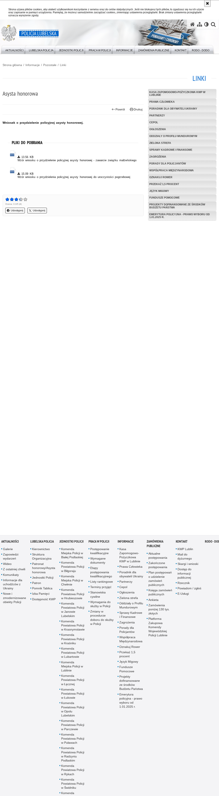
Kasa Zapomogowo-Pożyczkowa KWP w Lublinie (177, 93)
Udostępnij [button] (17, 210)
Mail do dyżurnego (185, 559)
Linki (63, 65)
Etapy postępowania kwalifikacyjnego (101, 575)
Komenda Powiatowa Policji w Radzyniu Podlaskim (72, 758)
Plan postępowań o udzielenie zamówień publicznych (160, 582)
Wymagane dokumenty (98, 563)
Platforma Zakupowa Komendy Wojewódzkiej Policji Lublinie (157, 630)
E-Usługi (183, 597)
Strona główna (12, 65)
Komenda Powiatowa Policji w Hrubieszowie (72, 597)
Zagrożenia (157, 156)
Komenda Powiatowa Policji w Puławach (72, 742)
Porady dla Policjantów (167, 163)
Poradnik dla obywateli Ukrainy (173, 108)
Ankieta (153, 603)
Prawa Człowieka (162, 101)
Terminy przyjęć (100, 590)
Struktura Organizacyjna (42, 559)
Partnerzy (157, 115)
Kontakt (182, 544)
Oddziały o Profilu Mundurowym (173, 136)
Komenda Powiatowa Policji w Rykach (72, 773)
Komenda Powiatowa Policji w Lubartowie (72, 656)
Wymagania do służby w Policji (100, 607)
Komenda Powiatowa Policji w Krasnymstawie (73, 628)
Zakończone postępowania (157, 568)
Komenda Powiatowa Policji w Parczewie (72, 728)
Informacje (32, 65)
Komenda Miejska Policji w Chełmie (72, 583)
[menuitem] (14, 49)
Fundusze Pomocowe (164, 197)
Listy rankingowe (101, 585)
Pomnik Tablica (42, 591)
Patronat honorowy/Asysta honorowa (43, 571)
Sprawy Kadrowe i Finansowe (170, 149)
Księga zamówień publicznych (160, 595)
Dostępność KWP (44, 602)
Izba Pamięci (40, 597)
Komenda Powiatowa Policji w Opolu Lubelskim (72, 713)
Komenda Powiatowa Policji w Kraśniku (72, 642)
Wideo (7, 567)
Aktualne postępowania (157, 559)
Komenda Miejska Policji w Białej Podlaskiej (72, 556)
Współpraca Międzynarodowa (171, 170)
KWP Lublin (185, 552)
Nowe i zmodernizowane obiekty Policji (14, 601)
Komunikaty (11, 578)
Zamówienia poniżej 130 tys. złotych (159, 612)
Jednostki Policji (42, 580)
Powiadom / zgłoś (189, 591)
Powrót (120, 109)
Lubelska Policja (42, 544)
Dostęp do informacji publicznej (184, 576)
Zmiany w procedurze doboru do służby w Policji (102, 621)
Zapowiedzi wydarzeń (10, 559)
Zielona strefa (160, 142)
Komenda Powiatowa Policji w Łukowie (72, 697)
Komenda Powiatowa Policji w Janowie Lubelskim (72, 613)
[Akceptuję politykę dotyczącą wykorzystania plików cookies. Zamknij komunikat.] (207, 3)
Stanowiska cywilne (98, 598)
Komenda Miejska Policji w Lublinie (72, 669)
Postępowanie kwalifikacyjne (99, 554)
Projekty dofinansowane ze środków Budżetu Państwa (177, 206)
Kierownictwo (41, 552)
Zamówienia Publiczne (155, 546)
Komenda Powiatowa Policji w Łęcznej (72, 683)
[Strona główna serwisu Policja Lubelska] (192, 24)
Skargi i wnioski (188, 567)
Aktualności (10, 544)
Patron (36, 586)
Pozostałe (49, 65)
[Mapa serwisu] (199, 24)
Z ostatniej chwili (14, 572)
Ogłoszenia (157, 129)
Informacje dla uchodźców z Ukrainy (12, 587)
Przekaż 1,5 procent (164, 184)
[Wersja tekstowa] (206, 24)
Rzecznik (184, 586)
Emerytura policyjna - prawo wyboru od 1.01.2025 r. (179, 216)
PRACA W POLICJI (99, 544)
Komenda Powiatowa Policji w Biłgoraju (72, 570)
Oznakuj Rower (160, 177)
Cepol (153, 122)
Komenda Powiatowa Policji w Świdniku (72, 787)
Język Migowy (159, 191)
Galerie (8, 552)
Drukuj (138, 109)
